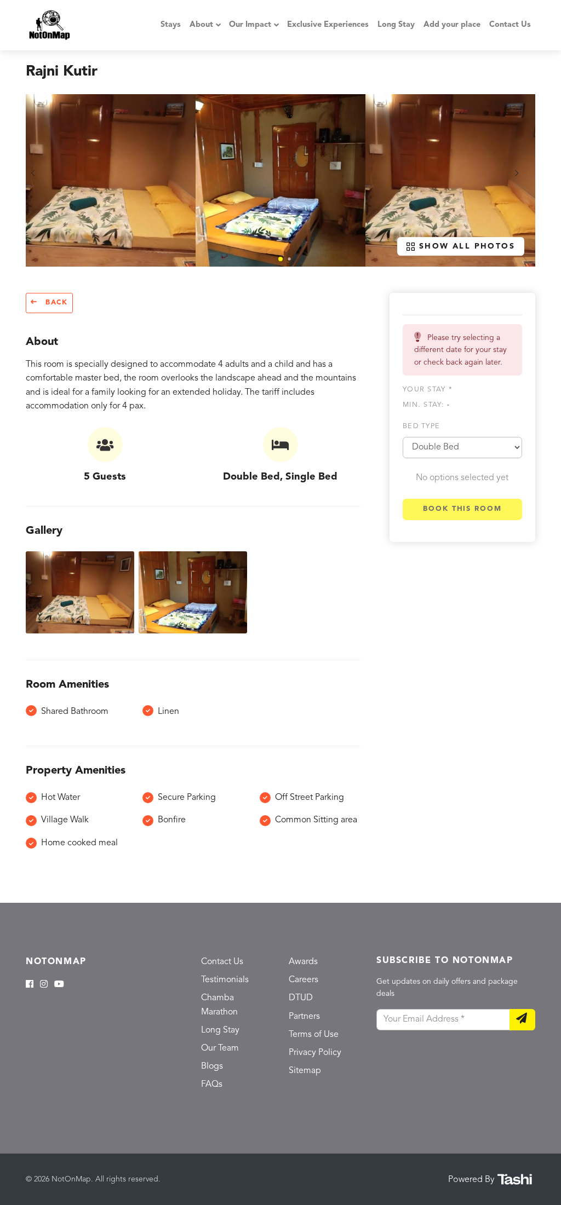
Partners (304, 1016)
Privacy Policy (315, 1052)
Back (55, 302)
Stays (171, 25)
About (201, 25)
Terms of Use (314, 1034)
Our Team (220, 1048)
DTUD (301, 998)
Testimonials (225, 980)
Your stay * (428, 389)
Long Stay (396, 25)
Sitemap (305, 1070)
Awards (303, 962)
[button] (280, 259)
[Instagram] (44, 985)
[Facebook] (29, 985)
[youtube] (59, 985)
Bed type (421, 426)
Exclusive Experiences (328, 25)
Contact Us (510, 25)
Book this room (462, 508)
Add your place (451, 25)
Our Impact (250, 25)
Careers (303, 980)
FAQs (211, 1084)
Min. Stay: (426, 404)
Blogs (212, 1066)
